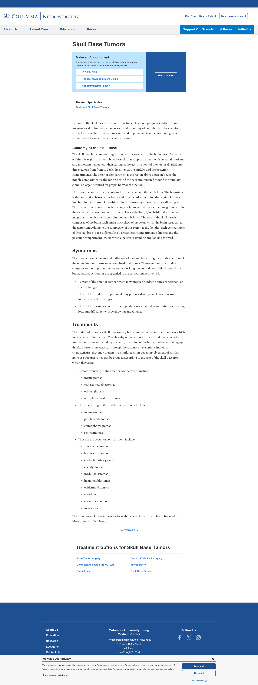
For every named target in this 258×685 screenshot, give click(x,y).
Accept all (199, 666)
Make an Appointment (233, 16)
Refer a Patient (207, 16)
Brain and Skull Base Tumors (92, 107)
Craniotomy (83, 571)
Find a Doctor (166, 75)
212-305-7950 (89, 72)
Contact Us (53, 652)
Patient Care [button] (38, 29)
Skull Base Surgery (142, 571)
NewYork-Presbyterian (129, 612)
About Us (52, 629)
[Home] (41, 16)
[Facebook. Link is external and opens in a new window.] (179, 637)
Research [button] (94, 29)
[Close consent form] (213, 659)
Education (52, 635)
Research (52, 641)
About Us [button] (11, 29)
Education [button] (67, 29)
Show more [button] (127, 530)
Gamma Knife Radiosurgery (146, 558)
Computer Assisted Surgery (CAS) (96, 564)
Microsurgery (138, 564)
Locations (52, 646)
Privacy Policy (197, 680)
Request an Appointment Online (100, 79)
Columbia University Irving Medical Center (129, 3)
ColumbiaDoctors (172, 612)
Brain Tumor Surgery (88, 558)
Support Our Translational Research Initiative (217, 29)
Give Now (190, 16)
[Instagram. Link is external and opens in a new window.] (198, 637)
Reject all (199, 673)
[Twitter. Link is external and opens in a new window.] (188, 637)
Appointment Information (96, 86)
